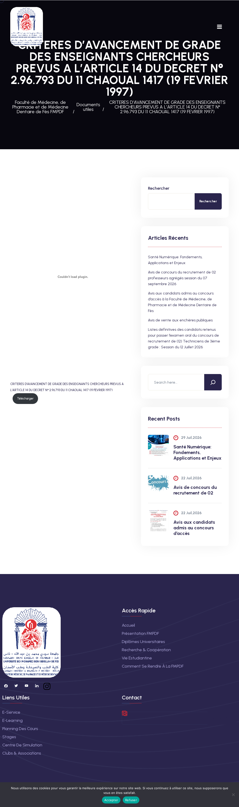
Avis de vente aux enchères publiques (180, 320)
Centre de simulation (22, 745)
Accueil (128, 625)
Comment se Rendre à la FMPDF (152, 666)
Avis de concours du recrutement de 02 (195, 490)
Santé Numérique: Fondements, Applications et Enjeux (197, 452)
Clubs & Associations (21, 753)
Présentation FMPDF (140, 633)
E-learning (12, 720)
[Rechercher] (213, 382)
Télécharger (25, 398)
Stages (9, 736)
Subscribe (222, 718)
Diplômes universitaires (143, 641)
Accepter (111, 800)
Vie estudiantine (137, 658)
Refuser (131, 800)
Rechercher (158, 188)
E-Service (11, 712)
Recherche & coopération (146, 649)
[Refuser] (233, 794)
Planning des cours (20, 728)
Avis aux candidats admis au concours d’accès (194, 527)
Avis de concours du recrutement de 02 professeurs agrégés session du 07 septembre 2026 (182, 278)
